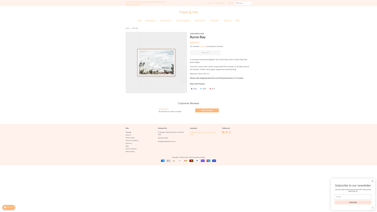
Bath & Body (166, 20)
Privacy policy (130, 138)
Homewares (150, 20)
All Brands (214, 20)
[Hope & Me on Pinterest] (226, 132)
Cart (232, 3)
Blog (127, 146)
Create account (220, 3)
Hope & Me (188, 157)
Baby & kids (200, 20)
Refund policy (130, 151)
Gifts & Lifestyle (183, 20)
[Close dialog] (372, 181)
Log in (210, 3)
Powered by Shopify (198, 157)
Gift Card (227, 20)
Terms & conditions (132, 140)
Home (127, 28)
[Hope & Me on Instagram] (230, 132)
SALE (237, 20)
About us (129, 143)
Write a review (207, 110)
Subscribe (353, 202)
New (139, 20)
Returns (128, 135)
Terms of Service (131, 149)
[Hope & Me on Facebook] (223, 132)
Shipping (203, 46)
